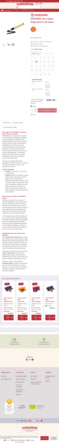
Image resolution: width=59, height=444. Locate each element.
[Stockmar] (39, 15)
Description (6, 122)
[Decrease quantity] (35, 111)
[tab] (6, 122)
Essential (8, 440)
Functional (31, 440)
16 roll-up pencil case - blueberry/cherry (49, 299)
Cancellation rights (21, 376)
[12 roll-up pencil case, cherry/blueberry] (36, 288)
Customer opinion (17, 122)
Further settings (19, 442)
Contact (18, 394)
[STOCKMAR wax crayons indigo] (4, 45)
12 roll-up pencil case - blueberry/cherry (8, 299)
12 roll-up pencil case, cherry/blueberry (35, 299)
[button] (17, 7)
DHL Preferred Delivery (20, 440)
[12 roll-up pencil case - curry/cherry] (22, 288)
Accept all (44, 438)
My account (34, 376)
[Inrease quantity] (35, 109)
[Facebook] (27, 360)
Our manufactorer (6, 379)
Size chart (33, 379)
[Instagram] (30, 360)
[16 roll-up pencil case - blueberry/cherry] (50, 288)
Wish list (34, 114)
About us (3, 376)
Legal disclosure (20, 379)
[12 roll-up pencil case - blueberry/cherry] (8, 288)
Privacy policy (20, 382)
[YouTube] (32, 360)
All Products (16, 10)
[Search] (40, 7)
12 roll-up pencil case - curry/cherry (22, 299)
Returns (47, 381)
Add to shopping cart (46, 110)
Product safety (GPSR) (10, 127)
